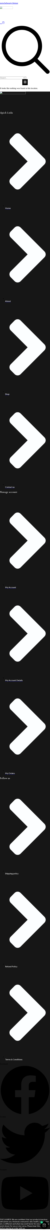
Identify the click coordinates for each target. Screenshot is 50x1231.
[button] (25, 18)
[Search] (25, 78)
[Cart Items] (25, 22)
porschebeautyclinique (9, 3)
